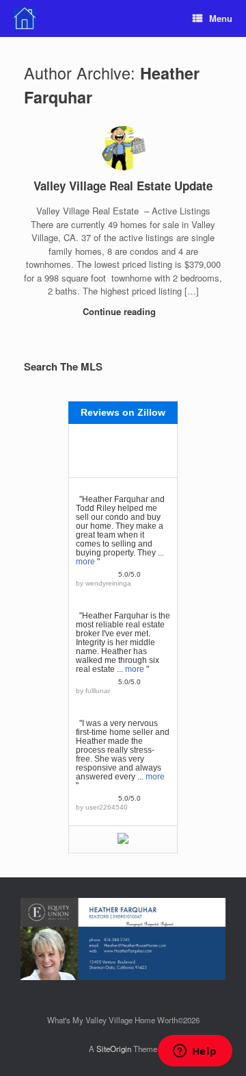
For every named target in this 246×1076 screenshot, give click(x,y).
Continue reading (121, 311)
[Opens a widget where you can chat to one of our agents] (194, 1052)
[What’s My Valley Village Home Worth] (25, 19)
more (85, 561)
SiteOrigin (113, 1048)
